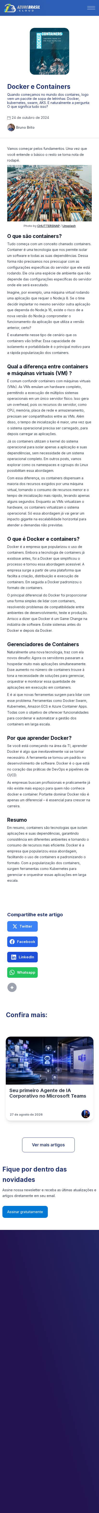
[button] (91, 8)
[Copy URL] (22, 987)
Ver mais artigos (48, 1144)
